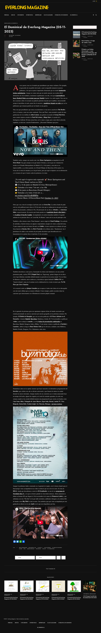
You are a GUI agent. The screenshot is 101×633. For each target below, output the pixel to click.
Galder (20, 548)
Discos (17, 622)
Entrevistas (33, 622)
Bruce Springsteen (23, 547)
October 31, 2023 (51, 198)
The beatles (38, 548)
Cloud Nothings (47, 547)
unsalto (44, 548)
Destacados (7, 23)
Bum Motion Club (32, 547)
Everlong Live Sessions (65, 622)
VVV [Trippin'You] (50, 548)
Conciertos (86, 593)
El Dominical (14, 23)
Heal (25, 548)
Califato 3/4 (39, 547)
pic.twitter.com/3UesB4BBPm (26, 195)
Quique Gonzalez (30, 548)
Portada (10, 622)
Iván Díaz (12, 35)
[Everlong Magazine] (26, 7)
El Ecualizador (52, 622)
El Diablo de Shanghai (57, 547)
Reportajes (42, 622)
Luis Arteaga (18, 35)
